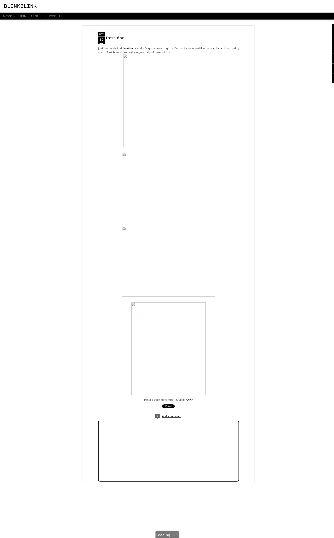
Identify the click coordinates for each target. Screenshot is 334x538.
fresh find (115, 37)
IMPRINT (54, 16)
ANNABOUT (38, 16)
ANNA (189, 400)
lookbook (129, 48)
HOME (24, 16)
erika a (217, 48)
